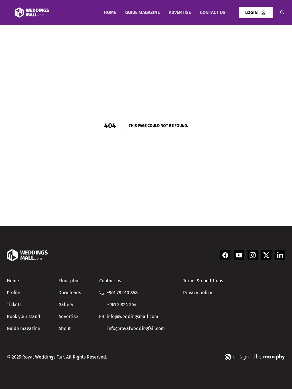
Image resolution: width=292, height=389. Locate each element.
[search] (279, 12)
